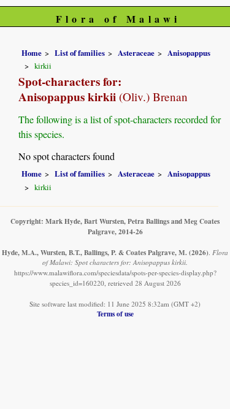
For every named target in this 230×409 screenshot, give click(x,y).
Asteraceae (136, 52)
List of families (80, 52)
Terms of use (115, 313)
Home (31, 52)
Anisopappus (188, 52)
